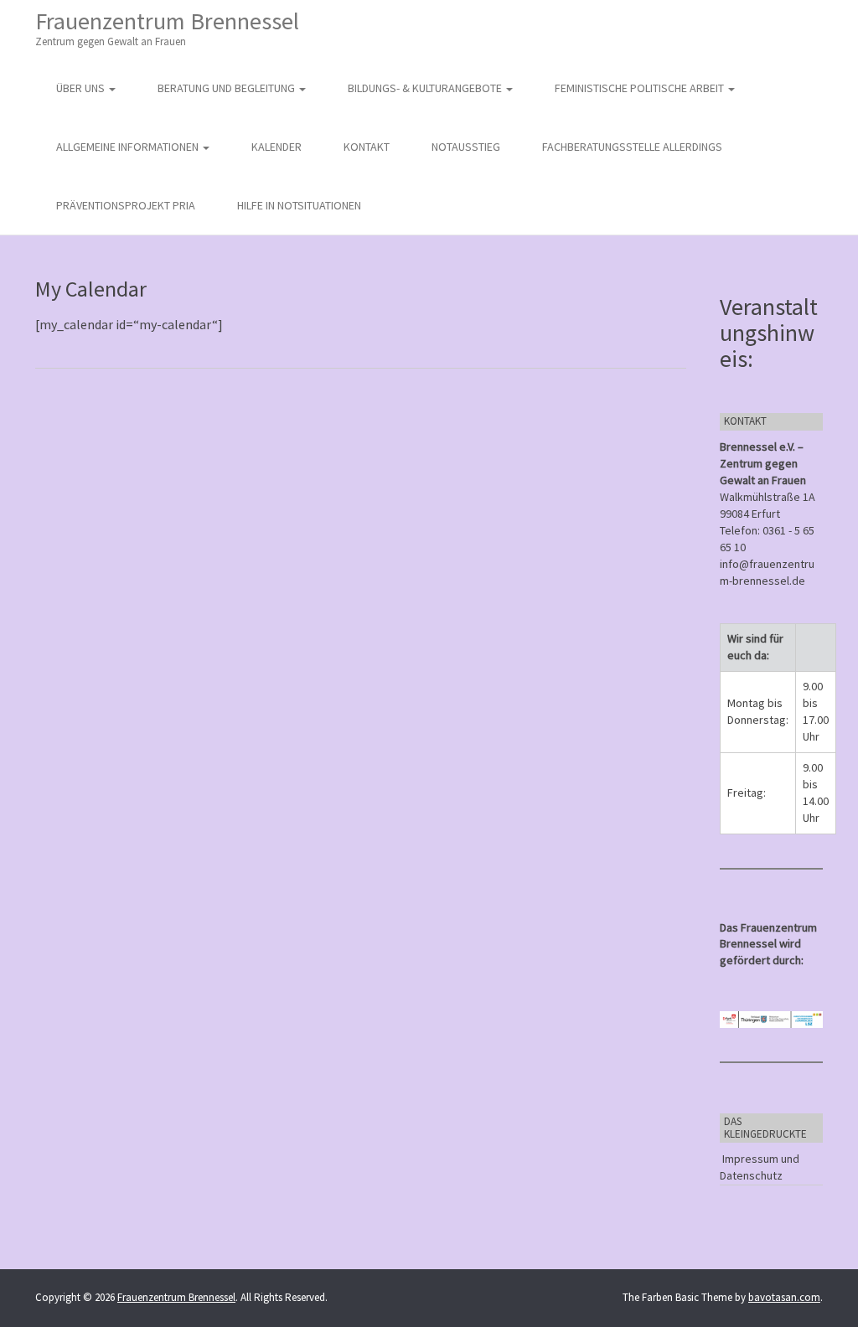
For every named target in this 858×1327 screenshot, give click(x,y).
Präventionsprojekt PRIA (125, 205)
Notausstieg (466, 146)
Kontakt (367, 146)
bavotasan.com (784, 1297)
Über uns (81, 88)
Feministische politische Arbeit (640, 88)
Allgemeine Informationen (128, 146)
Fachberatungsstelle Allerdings (632, 146)
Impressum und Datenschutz (759, 1167)
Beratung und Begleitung (227, 88)
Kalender (276, 146)
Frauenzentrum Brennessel (167, 27)
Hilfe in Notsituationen (299, 205)
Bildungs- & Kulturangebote (426, 88)
